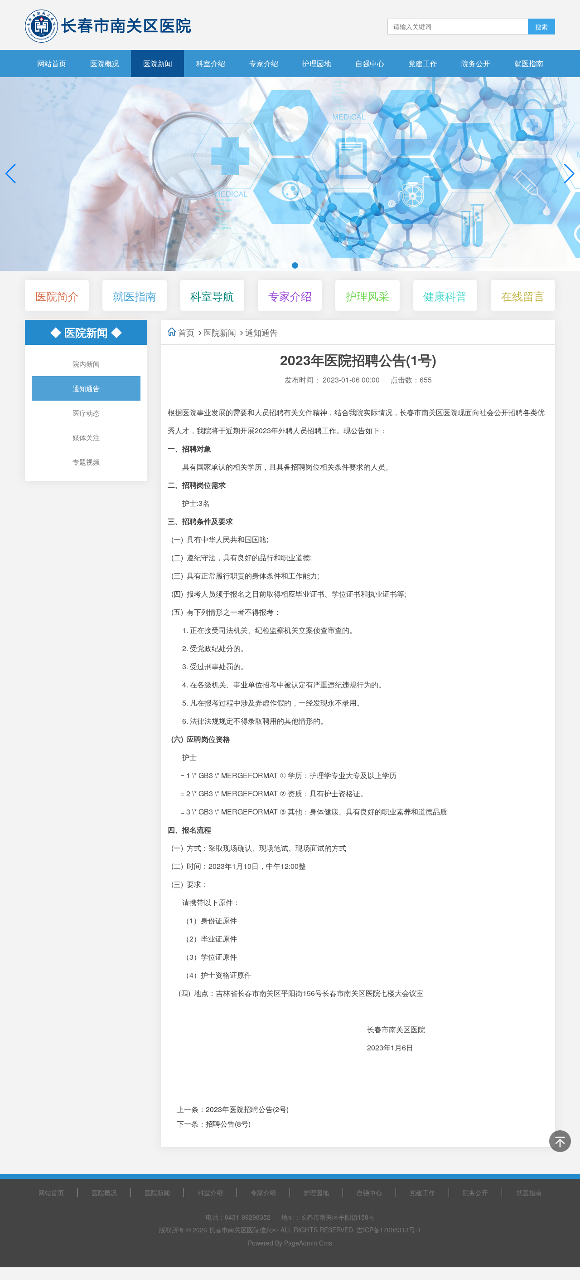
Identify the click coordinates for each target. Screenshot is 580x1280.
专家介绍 (263, 63)
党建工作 (422, 63)
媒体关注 (86, 437)
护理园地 (316, 63)
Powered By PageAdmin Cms (290, 1242)
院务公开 (475, 63)
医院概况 (104, 63)
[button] (569, 174)
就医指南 (528, 63)
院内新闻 (86, 363)
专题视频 (86, 461)
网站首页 (51, 63)
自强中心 (369, 63)
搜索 (541, 26)
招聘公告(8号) (228, 1123)
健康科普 (445, 296)
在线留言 (523, 296)
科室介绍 (210, 63)
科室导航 (212, 296)
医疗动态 (86, 412)
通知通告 (86, 388)
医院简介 (57, 296)
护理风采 (367, 296)
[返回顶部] (560, 1141)
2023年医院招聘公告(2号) (247, 1109)
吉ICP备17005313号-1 (389, 1229)
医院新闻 (157, 63)
